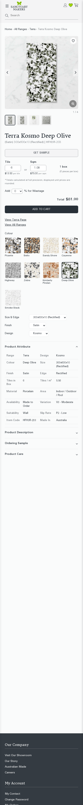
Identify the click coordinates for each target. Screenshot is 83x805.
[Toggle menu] (7, 6)
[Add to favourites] (73, 41)
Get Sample (41, 153)
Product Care (14, 454)
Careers (10, 772)
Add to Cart (41, 209)
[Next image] (75, 72)
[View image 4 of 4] (46, 120)
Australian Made (15, 767)
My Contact (12, 794)
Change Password (16, 799)
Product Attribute (17, 347)
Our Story (11, 761)
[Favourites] (71, 5)
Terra (32, 29)
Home (8, 29)
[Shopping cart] (76, 5)
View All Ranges (15, 225)
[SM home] (19, 6)
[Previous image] (7, 72)
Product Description (19, 432)
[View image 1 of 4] (10, 120)
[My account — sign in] (65, 5)
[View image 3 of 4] (34, 120)
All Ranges (20, 29)
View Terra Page (15, 220)
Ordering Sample (16, 443)
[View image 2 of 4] (22, 120)
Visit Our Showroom (18, 755)
